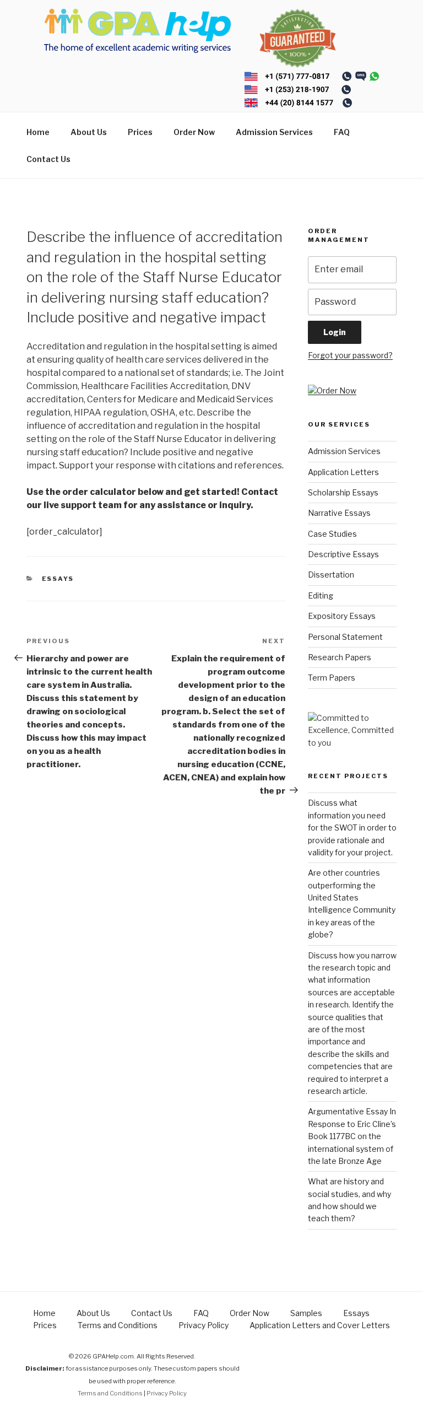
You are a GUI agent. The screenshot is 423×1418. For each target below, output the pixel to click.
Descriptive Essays (343, 554)
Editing (320, 595)
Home (38, 132)
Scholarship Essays (343, 492)
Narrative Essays (339, 512)
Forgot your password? (350, 355)
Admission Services (274, 132)
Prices (140, 132)
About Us (88, 132)
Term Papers (331, 677)
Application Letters (343, 472)
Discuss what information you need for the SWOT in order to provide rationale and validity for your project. (352, 827)
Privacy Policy (203, 1325)
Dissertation (331, 574)
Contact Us (48, 159)
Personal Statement (345, 636)
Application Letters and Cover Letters (320, 1325)
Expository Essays (342, 616)
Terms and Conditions (118, 1325)
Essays (58, 579)
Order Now (194, 132)
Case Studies (332, 533)
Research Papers (339, 657)
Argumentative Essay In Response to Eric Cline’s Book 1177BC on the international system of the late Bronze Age (352, 1136)
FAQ (342, 132)
